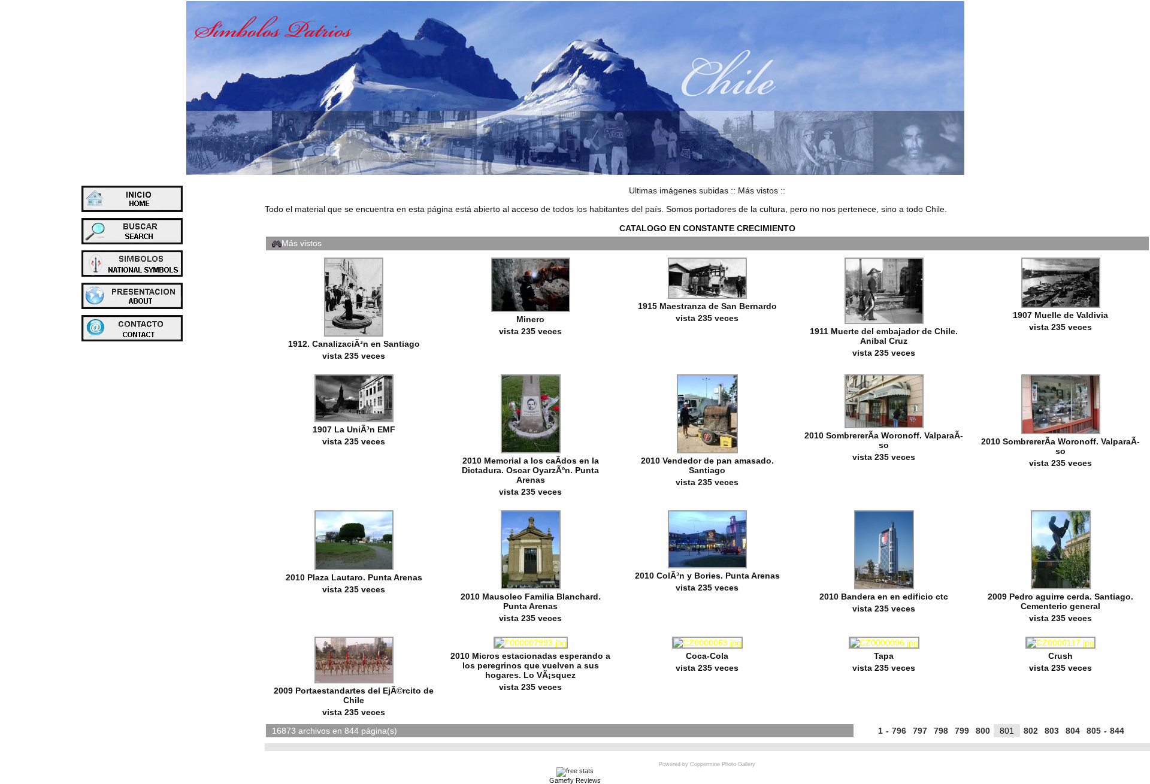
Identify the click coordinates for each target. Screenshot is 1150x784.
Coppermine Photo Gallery (722, 764)
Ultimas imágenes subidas (678, 190)
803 (1052, 730)
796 (899, 730)
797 (920, 730)
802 (1031, 730)
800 (983, 730)
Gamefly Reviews (575, 780)
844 (1117, 730)
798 (941, 730)
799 (962, 730)
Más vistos (758, 190)
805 (1094, 730)
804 (1073, 730)
